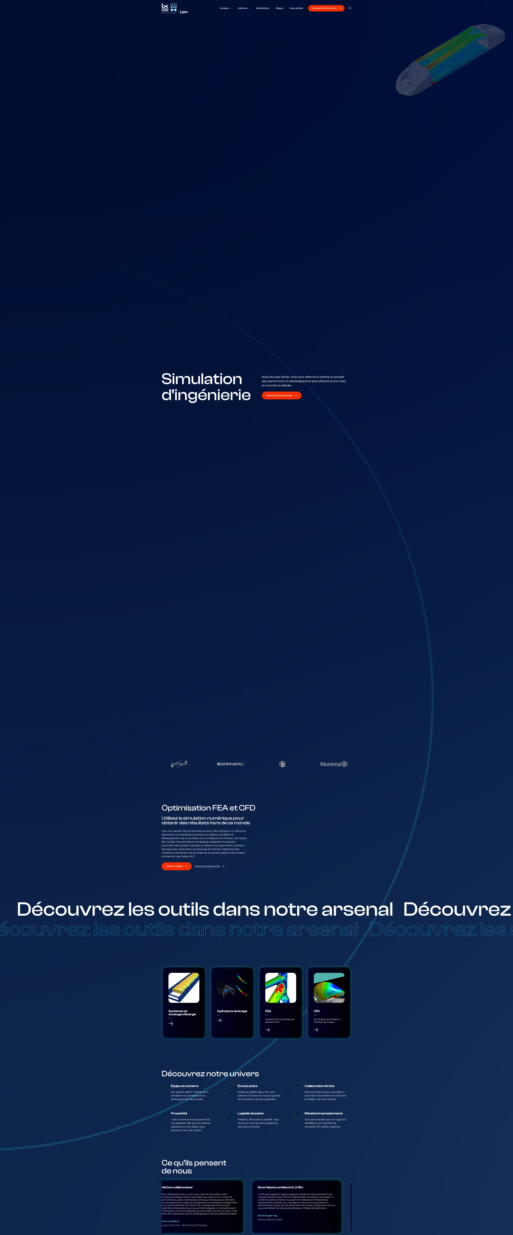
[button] (326, 8)
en (350, 8)
